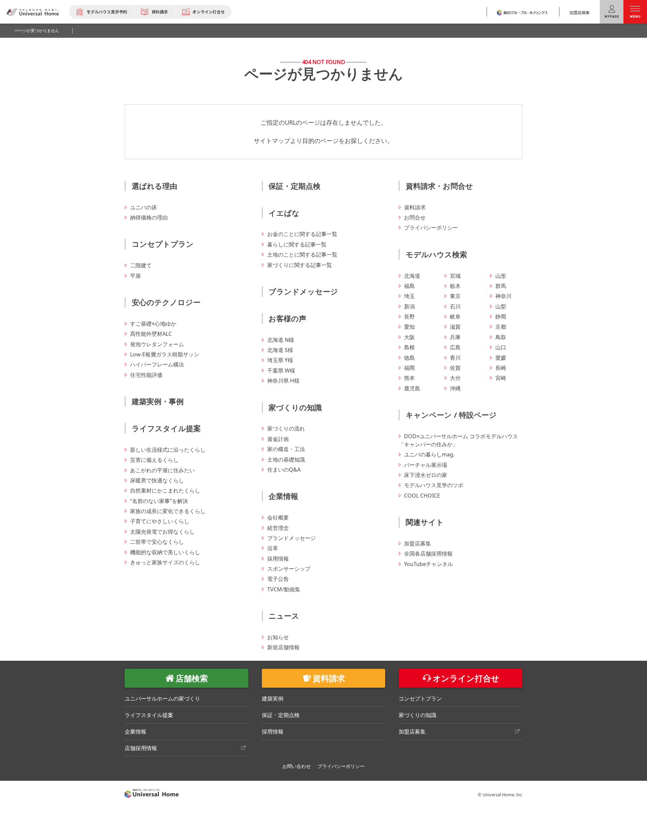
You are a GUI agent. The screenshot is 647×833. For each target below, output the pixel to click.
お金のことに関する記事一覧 (302, 234)
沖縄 (455, 388)
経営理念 (278, 528)
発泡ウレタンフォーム (157, 344)
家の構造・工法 (286, 449)
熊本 (409, 378)
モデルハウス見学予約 (107, 11)
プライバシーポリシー (431, 227)
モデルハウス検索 (436, 254)
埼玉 (409, 296)
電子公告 (278, 579)
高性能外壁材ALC (151, 333)
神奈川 (503, 296)
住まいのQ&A (284, 469)
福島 (409, 286)
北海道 (412, 275)
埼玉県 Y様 (280, 360)
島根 (409, 347)
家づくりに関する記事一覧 (299, 265)
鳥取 (500, 337)
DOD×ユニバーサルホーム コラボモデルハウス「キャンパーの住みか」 (458, 440)
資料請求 (160, 11)
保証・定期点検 (294, 186)
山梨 (500, 306)
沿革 (272, 548)
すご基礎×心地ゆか (153, 323)
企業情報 (283, 496)
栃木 (455, 286)
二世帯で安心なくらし (157, 541)
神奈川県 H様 (283, 380)
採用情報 (278, 558)
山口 (500, 347)
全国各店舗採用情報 (428, 553)
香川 (455, 357)
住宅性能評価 (146, 375)
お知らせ (278, 637)
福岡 (409, 367)
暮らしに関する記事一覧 (297, 244)
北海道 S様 (280, 350)
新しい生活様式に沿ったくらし (168, 449)
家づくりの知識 (295, 407)
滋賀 (455, 326)
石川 (455, 306)
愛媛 (500, 357)
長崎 (500, 367)
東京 (455, 296)
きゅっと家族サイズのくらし (165, 562)
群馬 (500, 286)
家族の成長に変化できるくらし (168, 511)
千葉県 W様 (281, 370)
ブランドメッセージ (303, 291)
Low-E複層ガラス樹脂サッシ (164, 354)
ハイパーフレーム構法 (157, 364)
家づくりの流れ (286, 428)
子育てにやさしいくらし (159, 521)
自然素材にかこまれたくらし (165, 490)
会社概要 (278, 517)
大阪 (409, 337)
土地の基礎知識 (286, 459)
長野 (409, 316)
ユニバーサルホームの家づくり (162, 698)
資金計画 (278, 439)
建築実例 (272, 698)
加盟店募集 (579, 12)
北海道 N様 (280, 340)
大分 (455, 378)
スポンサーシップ (288, 568)
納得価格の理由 (149, 217)
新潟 (409, 306)
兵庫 (455, 337)
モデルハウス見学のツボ (433, 485)
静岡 (500, 316)
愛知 (409, 326)
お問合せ (415, 217)
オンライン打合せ (208, 11)
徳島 (409, 357)
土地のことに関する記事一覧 (302, 254)
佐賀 (455, 367)
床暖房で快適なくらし (157, 480)
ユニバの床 (143, 207)
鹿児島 (412, 388)
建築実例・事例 (158, 401)
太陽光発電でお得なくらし (162, 531)
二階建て (141, 265)
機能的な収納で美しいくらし (165, 552)
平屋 (135, 275)
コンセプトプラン (163, 244)
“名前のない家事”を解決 (159, 501)
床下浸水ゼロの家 (425, 475)
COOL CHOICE (422, 495)
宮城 (455, 275)
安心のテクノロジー (166, 302)
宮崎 (500, 378)
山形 (500, 275)
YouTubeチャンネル (428, 564)
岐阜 (455, 316)
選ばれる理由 (154, 186)
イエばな (284, 213)
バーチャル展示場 (425, 465)
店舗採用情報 (141, 748)
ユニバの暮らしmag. (429, 454)
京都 (500, 326)
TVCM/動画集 (283, 589)
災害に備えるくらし (154, 460)
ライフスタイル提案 (166, 428)
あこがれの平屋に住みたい (162, 470)
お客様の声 (287, 318)
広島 (455, 347)
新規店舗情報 (283, 647)
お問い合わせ (296, 766)
